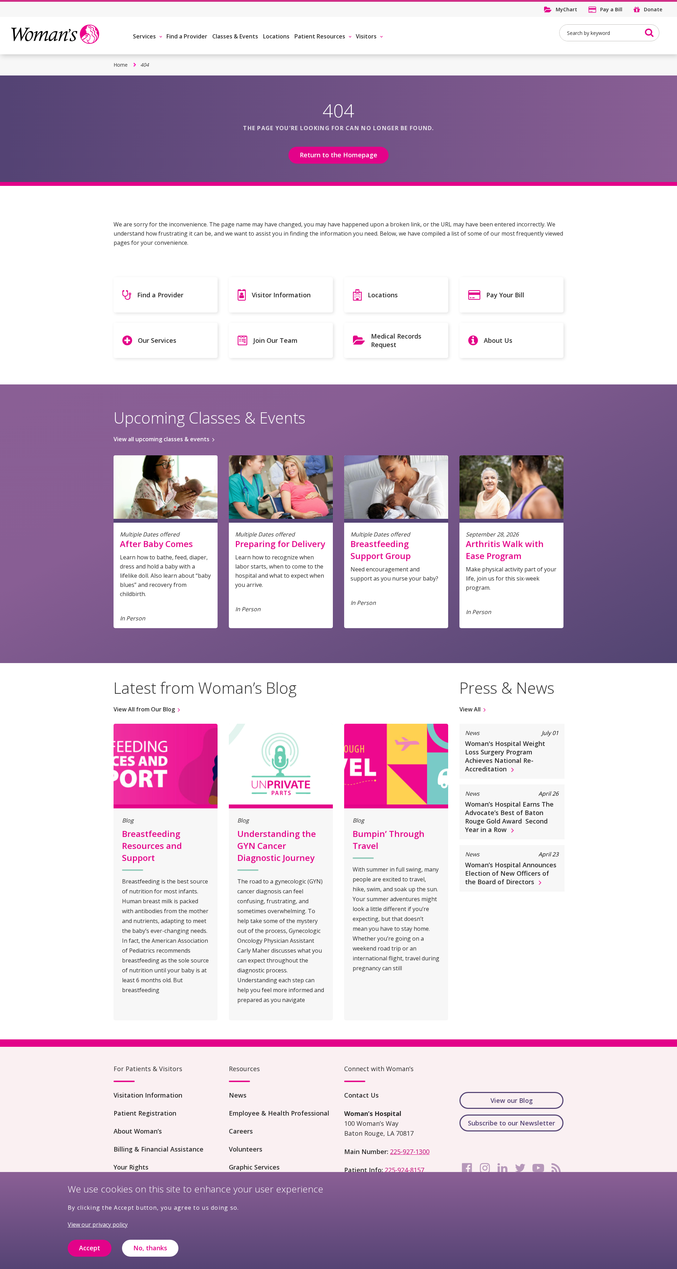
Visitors (366, 36)
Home (121, 64)
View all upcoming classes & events (161, 439)
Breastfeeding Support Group (380, 549)
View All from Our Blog (144, 709)
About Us (498, 340)
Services (144, 36)
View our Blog (511, 1100)
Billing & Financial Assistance (158, 1149)
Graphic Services (254, 1167)
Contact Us (361, 1095)
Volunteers (245, 1149)
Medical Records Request (396, 340)
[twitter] (520, 1168)
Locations (276, 36)
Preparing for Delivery (280, 544)
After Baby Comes (156, 544)
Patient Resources (319, 36)
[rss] (556, 1168)
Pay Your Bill (505, 295)
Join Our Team (275, 340)
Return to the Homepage (338, 155)
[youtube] (538, 1168)
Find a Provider (186, 36)
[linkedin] (502, 1168)
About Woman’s (138, 1131)
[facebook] (466, 1168)
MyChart (566, 9)
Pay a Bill (611, 9)
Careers (241, 1131)
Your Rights (131, 1167)
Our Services (157, 340)
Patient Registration (145, 1113)
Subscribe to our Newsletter (511, 1123)
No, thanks (150, 1248)
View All (470, 709)
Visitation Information (148, 1095)
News (237, 1095)
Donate (653, 9)
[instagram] (484, 1168)
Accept (89, 1248)
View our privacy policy (98, 1224)
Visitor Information (281, 295)
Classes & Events (235, 36)
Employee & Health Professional (279, 1113)
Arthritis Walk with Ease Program (505, 549)
